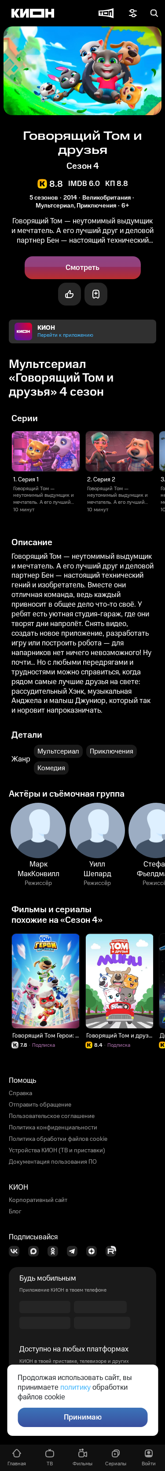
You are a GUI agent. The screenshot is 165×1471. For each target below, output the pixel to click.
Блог (15, 1212)
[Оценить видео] (69, 294)
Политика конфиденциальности (53, 1128)
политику (75, 1387)
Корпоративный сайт (38, 1200)
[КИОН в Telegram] (75, 1251)
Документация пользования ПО (53, 1162)
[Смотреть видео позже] (95, 294)
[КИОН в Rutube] (113, 1251)
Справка (20, 1093)
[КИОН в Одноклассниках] (55, 1251)
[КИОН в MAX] (36, 1251)
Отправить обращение (40, 1105)
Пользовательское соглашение (52, 1116)
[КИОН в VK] (17, 1251)
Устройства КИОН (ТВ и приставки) (57, 1150)
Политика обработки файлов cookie (58, 1139)
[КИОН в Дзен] (94, 1251)
